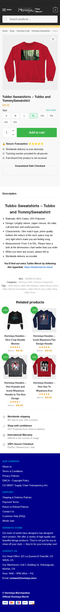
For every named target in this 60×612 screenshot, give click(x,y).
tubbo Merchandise (29, 285)
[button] (6, 115)
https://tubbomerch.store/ (38, 267)
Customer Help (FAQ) (13, 516)
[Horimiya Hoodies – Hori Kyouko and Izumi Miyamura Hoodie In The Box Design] (15, 367)
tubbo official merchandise (14, 289)
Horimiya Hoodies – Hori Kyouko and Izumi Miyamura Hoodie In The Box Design (15, 390)
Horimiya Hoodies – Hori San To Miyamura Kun (44, 386)
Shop (12, 31)
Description (9, 193)
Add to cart (37, 132)
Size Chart (51, 110)
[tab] (30, 194)
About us (7, 466)
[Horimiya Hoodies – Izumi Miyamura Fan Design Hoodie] (44, 320)
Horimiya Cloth (23, 31)
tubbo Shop (51, 289)
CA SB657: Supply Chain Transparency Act (25, 485)
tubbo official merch (49, 285)
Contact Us (8, 511)
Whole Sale (8, 520)
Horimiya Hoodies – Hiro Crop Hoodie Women (15, 340)
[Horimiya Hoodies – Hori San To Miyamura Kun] (44, 367)
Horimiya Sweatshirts (41, 31)
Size (4, 110)
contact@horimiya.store (23, 578)
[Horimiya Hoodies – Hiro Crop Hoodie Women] (15, 320)
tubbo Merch (14, 285)
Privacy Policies (10, 475)
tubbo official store (36, 289)
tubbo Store (30, 292)
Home (5, 31)
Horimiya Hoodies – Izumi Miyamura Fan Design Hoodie (44, 340)
